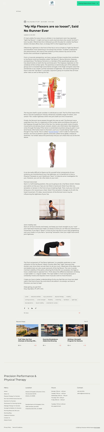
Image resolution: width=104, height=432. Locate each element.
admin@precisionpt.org (83, 393)
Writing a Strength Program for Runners (75, 340)
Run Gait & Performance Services (13, 398)
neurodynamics (29, 303)
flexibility (50, 299)
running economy (29, 299)
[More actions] (79, 22)
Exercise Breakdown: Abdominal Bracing (50, 340)
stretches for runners (52, 303)
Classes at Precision (9, 415)
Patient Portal (7, 420)
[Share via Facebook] (24, 308)
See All (86, 321)
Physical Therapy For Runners (12, 396)
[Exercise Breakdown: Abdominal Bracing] (52, 330)
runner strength (41, 299)
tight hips (74, 299)
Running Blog (7, 413)
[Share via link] (35, 308)
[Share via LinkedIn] (32, 308)
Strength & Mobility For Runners (12, 408)
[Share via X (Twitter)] (28, 308)
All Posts (18, 11)
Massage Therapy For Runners (12, 405)
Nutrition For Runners (10, 401)
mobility (68, 296)
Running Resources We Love (11, 410)
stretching (58, 299)
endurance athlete (36, 296)
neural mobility (40, 303)
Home (5, 391)
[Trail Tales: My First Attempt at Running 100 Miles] (27, 330)
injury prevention (47, 296)
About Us (6, 394)
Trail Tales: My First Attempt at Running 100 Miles (26, 340)
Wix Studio (97, 427)
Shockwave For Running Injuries (12, 403)
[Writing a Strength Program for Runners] (77, 330)
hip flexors (66, 299)
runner (26, 296)
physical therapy (59, 296)
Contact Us (7, 417)
